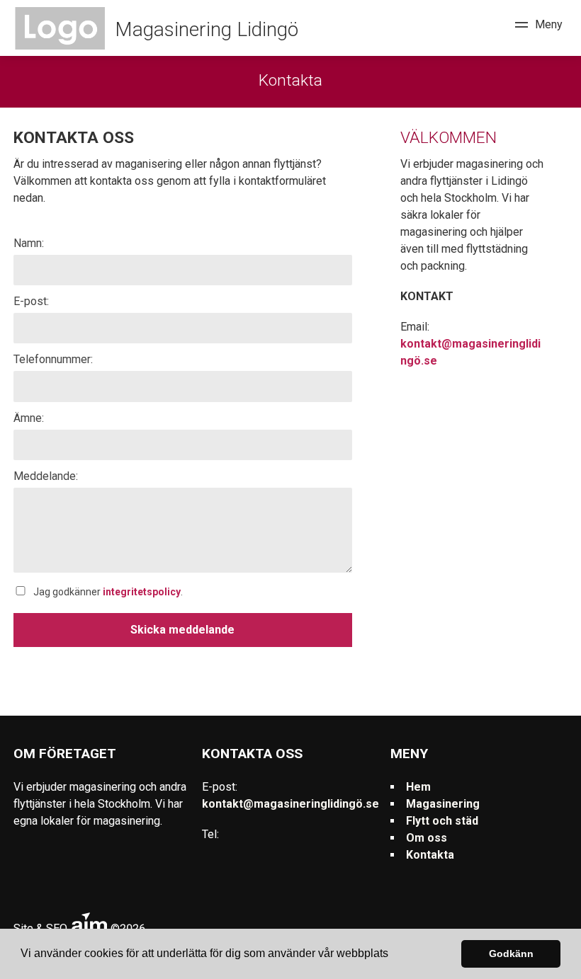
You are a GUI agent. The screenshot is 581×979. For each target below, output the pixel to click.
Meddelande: (45, 476)
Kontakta (430, 854)
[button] (393, 955)
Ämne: (28, 418)
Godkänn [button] (511, 953)
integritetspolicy (142, 591)
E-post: (31, 301)
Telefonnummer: (53, 359)
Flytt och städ (442, 821)
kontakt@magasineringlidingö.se (290, 804)
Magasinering (443, 804)
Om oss (426, 838)
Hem (418, 787)
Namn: (28, 243)
